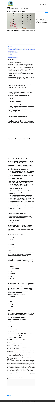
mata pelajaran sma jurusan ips (20, 367)
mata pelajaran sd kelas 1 (14, 366)
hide (22, 45)
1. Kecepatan (10, 54)
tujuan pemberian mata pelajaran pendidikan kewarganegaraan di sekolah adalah (24, 370)
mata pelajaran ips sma (26, 364)
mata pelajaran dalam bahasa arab (22, 363)
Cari (36, 11)
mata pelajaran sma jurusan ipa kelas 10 (12, 367)
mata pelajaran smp (31, 367)
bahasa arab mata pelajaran (12, 360)
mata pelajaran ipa (18, 364)
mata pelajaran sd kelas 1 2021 (20, 366)
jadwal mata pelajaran (11, 362)
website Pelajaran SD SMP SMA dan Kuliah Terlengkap (13, 57)
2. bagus (9, 55)
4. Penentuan (10, 56)
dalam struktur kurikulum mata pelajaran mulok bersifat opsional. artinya (22, 361)
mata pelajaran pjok (13, 365)
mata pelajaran (16, 362)
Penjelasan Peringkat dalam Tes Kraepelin (13, 52)
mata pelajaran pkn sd (22, 365)
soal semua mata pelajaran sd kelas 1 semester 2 (25, 369)
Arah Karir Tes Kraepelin (11, 53)
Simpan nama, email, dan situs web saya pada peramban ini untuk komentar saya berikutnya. (18, 393)
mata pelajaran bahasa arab (21, 362)
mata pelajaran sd (9, 366)
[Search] (47, 4)
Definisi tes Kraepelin (10, 46)
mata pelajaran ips (22, 364)
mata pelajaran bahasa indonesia (27, 362)
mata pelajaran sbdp (32, 365)
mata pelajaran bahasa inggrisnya (14, 363)
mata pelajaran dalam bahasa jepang (11, 364)
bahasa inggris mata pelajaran (19, 360)
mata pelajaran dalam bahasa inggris (30, 363)
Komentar (8, 378)
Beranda (41, 4)
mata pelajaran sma (26, 366)
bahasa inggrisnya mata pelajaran (26, 360)
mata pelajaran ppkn (27, 365)
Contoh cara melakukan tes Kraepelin (12, 51)
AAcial (8, 7)
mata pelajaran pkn (17, 365)
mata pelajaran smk (26, 367)
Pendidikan (44, 4)
